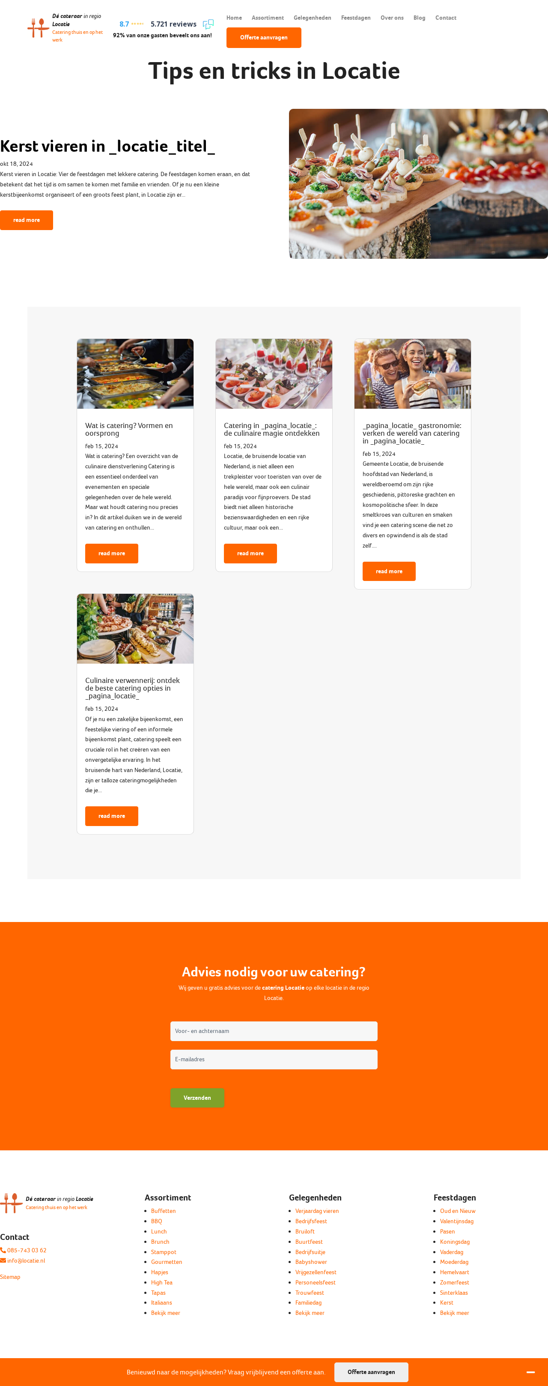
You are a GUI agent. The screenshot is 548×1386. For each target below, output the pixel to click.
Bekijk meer (165, 1313)
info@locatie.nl (25, 1261)
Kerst (446, 1303)
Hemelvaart (454, 1272)
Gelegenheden (312, 18)
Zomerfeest (454, 1282)
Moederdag (454, 1262)
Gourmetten (166, 1262)
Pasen (447, 1231)
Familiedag (308, 1303)
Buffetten (163, 1211)
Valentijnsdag (457, 1221)
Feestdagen (356, 18)
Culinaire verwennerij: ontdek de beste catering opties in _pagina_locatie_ (132, 688)
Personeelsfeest (315, 1282)
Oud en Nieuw (458, 1211)
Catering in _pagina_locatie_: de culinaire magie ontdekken (272, 429)
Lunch (159, 1231)
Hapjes (159, 1272)
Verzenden (197, 1098)
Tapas (158, 1293)
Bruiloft (305, 1231)
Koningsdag (455, 1242)
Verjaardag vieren (317, 1211)
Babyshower (311, 1262)
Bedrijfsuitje (310, 1252)
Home (234, 18)
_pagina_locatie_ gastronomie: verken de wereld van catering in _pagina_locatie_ (412, 433)
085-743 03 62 (26, 1250)
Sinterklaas (454, 1293)
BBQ (156, 1221)
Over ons (392, 18)
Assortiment (268, 18)
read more (26, 220)
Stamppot (163, 1252)
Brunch (160, 1242)
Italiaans (161, 1303)
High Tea (162, 1282)
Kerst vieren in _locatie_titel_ (107, 146)
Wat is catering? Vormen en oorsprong (129, 429)
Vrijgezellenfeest (316, 1272)
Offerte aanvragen (264, 37)
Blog (420, 18)
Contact (445, 18)
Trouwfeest (309, 1293)
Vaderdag (451, 1252)
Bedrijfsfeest (311, 1221)
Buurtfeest (309, 1242)
